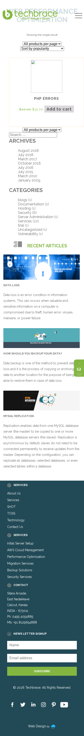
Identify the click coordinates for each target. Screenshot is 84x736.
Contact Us (15, 527)
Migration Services (20, 563)
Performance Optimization (26, 557)
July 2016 (25, 167)
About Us (14, 493)
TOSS (11, 513)
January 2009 (29, 180)
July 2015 (25, 172)
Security (24, 213)
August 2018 (28, 150)
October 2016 (29, 163)
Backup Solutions (19, 570)
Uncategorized (30, 229)
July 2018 (25, 155)
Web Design (37, 726)
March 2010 (27, 176)
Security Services (19, 577)
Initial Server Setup (20, 543)
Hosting (24, 208)
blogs (22, 200)
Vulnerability (28, 234)
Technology (16, 520)
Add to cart (59, 109)
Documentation (31, 204)
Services (25, 221)
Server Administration (35, 217)
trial (21, 225)
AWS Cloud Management (25, 550)
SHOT (11, 507)
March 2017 (27, 159)
